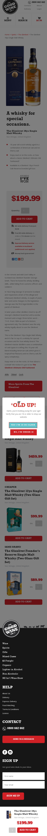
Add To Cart (28, 830)
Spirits (5, 648)
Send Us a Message (23, 739)
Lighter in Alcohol (12, 670)
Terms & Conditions (10, 709)
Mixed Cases (9, 657)
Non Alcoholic (10, 674)
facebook (4, 752)
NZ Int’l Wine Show (12, 678)
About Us (6, 693)
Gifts (4, 652)
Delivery (5, 697)
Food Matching (8, 705)
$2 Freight (7, 661)
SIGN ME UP (13, 796)
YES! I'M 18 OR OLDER (23, 425)
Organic (6, 665)
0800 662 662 (15, 728)
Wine (5, 644)
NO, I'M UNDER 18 (23, 432)
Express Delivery (9, 701)
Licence (5, 713)
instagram (10, 752)
